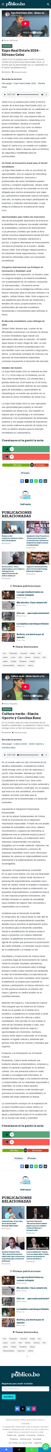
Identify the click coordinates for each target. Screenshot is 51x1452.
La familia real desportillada (33, 624)
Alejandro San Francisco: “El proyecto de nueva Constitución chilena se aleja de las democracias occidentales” (37, 540)
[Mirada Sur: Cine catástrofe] (8, 605)
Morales (27, 657)
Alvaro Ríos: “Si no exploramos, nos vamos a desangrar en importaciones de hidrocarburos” (13, 571)
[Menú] (3, 5)
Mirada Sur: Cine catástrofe (32, 603)
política (5, 661)
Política (40, 1435)
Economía (23, 653)
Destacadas (13, 653)
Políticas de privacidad (28, 1420)
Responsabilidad (8, 665)
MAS (20, 657)
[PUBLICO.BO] (15, 4)
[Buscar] (48, 5)
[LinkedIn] (31, 481)
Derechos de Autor (12, 1420)
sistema (30, 665)
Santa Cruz (21, 665)
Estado (32, 653)
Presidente (22, 661)
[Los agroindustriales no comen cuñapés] (8, 595)
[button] (45, 1446)
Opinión (21, 1435)
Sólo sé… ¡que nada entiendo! (33, 613)
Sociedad (37, 1439)
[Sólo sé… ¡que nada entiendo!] (8, 616)
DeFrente (14, 40)
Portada (25, 473)
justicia (5, 657)
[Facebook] (22, 481)
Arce (4, 653)
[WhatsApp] (36, 481)
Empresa (14, 1439)
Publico (32, 661)
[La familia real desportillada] (8, 626)
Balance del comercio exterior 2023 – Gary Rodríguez (13, 538)
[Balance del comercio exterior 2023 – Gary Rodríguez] (13, 527)
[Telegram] (40, 481)
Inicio (6, 40)
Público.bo (11, 1435)
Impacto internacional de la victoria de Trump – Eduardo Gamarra (37, 569)
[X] (27, 481)
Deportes (38, 1443)
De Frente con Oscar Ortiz (20, 1443)
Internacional (25, 1439)
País (44, 657)
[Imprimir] (45, 481)
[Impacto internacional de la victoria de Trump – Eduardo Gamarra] (37, 558)
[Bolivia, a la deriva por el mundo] (8, 637)
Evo (39, 653)
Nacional (36, 657)
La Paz (13, 657)
